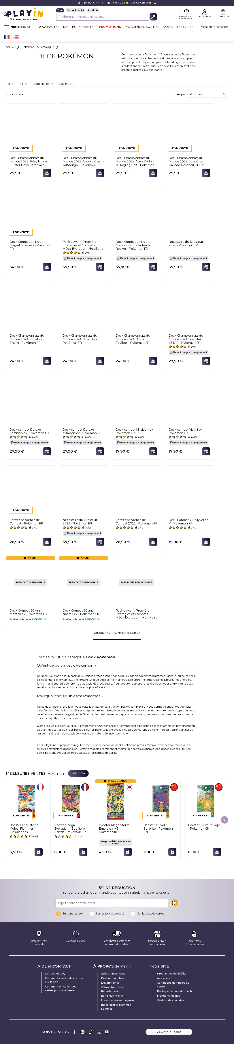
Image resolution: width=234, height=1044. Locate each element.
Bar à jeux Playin (112, 995)
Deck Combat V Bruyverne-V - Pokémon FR (189, 521)
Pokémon (28, 47)
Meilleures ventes (79, 27)
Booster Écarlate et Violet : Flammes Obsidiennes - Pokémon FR (24, 828)
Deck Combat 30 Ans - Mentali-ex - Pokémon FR (28, 612)
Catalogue (47, 47)
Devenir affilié (110, 982)
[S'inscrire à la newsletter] (174, 903)
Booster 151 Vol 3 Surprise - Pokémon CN (158, 828)
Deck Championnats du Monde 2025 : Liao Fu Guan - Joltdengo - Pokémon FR (83, 161)
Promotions (110, 27)
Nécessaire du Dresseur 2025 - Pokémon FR (186, 243)
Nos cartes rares (178, 27)
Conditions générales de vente (173, 984)
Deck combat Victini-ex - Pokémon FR (186, 431)
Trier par (179, 94)
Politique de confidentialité (175, 991)
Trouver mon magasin (39, 942)
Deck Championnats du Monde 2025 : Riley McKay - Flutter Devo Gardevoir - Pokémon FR (30, 161)
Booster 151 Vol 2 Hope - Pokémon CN (204, 826)
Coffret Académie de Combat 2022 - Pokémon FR (136, 521)
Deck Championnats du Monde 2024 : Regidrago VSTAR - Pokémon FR (187, 339)
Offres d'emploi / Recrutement (112, 989)
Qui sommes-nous (113, 973)
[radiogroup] (106, 10)
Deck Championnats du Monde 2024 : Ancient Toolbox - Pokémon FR (133, 339)
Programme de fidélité (171, 973)
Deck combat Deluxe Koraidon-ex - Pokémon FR (29, 431)
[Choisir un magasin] (100, 267)
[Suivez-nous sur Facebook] (74, 1032)
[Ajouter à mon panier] (47, 173)
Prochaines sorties (142, 27)
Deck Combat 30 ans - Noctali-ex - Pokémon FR (81, 612)
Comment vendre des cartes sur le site (64, 980)
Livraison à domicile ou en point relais (117, 942)
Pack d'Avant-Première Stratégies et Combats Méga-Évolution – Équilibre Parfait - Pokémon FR (83, 245)
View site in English (169, 1032)
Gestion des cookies (170, 1000)
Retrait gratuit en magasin (157, 942)
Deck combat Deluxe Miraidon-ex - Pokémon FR (82, 431)
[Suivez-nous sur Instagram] (82, 1032)
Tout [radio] (60, 10)
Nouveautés (48, 27)
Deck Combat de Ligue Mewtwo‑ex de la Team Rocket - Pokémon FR (133, 245)
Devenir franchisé (113, 978)
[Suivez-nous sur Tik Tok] (90, 1032)
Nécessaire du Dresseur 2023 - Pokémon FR (80, 521)
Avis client (164, 978)
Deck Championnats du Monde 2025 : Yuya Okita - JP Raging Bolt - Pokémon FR (135, 161)
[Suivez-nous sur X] (99, 1032)
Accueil (10, 47)
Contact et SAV (76, 940)
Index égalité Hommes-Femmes (116, 1006)
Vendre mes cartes (214, 27)
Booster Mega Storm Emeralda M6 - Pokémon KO (114, 828)
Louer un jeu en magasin (117, 1000)
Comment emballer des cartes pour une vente (60, 988)
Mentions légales (168, 995)
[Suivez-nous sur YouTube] (107, 1032)
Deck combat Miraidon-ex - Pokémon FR (135, 431)
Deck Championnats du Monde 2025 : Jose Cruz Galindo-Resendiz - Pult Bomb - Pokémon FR (186, 161)
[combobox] (208, 94)
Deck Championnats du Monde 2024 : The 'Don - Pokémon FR (81, 339)
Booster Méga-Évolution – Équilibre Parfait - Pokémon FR (70, 828)
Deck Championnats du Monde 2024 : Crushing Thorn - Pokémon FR (27, 339)
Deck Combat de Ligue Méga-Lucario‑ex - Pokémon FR (30, 245)
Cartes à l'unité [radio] (75, 10)
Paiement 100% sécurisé (194, 942)
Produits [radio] (93, 10)
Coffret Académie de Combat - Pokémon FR (26, 521)
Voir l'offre (78, 773)
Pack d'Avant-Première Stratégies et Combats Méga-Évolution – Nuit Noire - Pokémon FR (136, 614)
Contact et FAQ (55, 973)
